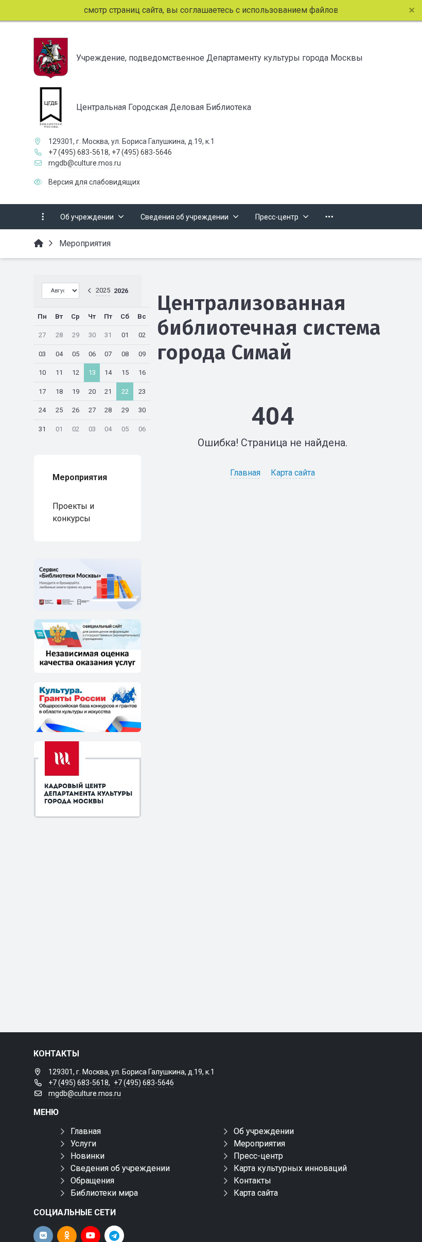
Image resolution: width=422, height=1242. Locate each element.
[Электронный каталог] (87, 584)
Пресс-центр (258, 1156)
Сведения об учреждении (120, 1168)
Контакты (252, 1180)
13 (92, 372)
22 (125, 391)
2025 (103, 290)
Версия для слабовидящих (94, 182)
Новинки (87, 1156)
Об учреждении (264, 1131)
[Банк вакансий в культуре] (87, 779)
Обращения (92, 1180)
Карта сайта (293, 473)
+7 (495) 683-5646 (142, 152)
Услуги (83, 1143)
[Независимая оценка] (87, 646)
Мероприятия (259, 1143)
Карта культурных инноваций (290, 1168)
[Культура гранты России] (87, 707)
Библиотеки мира (104, 1193)
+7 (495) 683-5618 (78, 152)
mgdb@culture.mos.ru (84, 163)
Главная (245, 473)
